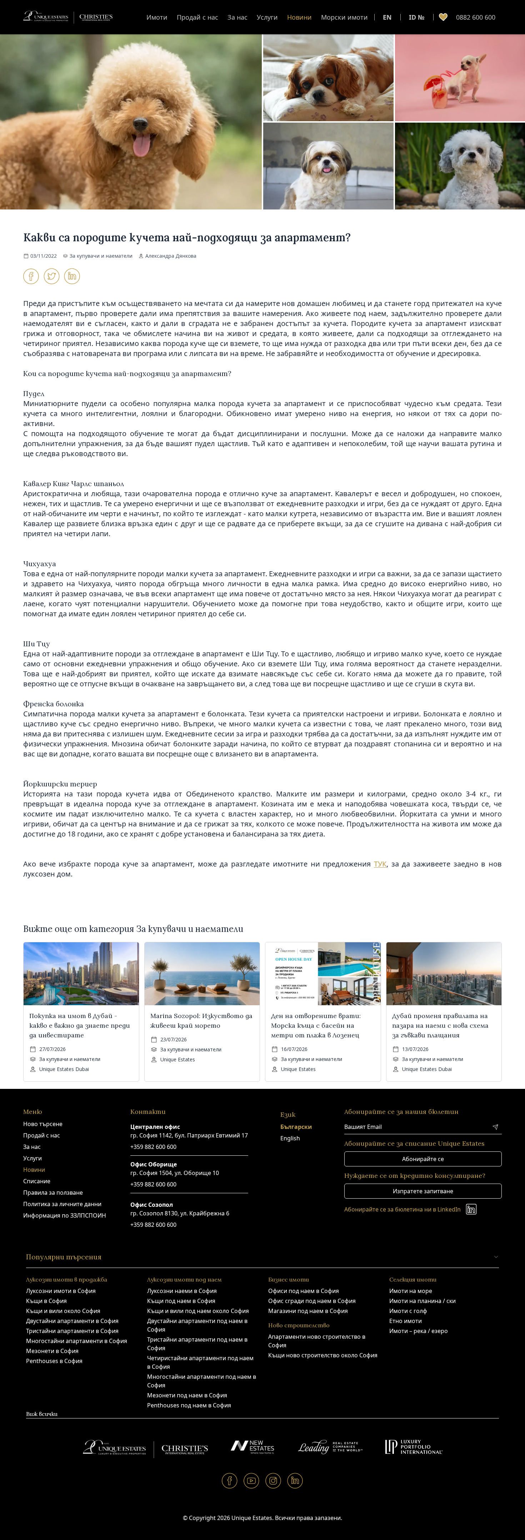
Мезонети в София (52, 1351)
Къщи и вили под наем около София (198, 1311)
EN (387, 17)
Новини (299, 17)
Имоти (157, 17)
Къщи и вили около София (63, 1311)
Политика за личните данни (62, 1204)
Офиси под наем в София (303, 1291)
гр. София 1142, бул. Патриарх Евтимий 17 (189, 1135)
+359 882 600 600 (153, 1147)
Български (296, 1127)
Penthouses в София (54, 1361)
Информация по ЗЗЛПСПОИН (64, 1215)
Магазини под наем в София (308, 1311)
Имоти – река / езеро (418, 1331)
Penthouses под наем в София (189, 1405)
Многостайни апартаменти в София (76, 1341)
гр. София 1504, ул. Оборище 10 (174, 1173)
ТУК (380, 864)
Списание (36, 1181)
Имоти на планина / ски (422, 1301)
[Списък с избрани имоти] (443, 17)
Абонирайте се (423, 1159)
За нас (238, 17)
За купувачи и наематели (101, 255)
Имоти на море (410, 1291)
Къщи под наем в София (181, 1301)
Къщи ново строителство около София (323, 1355)
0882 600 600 (475, 17)
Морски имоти (344, 17)
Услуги (267, 17)
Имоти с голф (408, 1311)
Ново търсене (42, 1124)
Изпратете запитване (423, 1191)
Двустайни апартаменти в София (72, 1321)
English (290, 1138)
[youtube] (252, 1480)
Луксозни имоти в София (61, 1291)
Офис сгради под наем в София (312, 1301)
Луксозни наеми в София (182, 1291)
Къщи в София (46, 1301)
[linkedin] (295, 1480)
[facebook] (230, 1480)
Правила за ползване (53, 1192)
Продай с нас (197, 17)
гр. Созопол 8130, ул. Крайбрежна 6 (179, 1213)
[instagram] (273, 1480)
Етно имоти (405, 1321)
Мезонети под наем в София (187, 1395)
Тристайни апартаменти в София (72, 1331)
